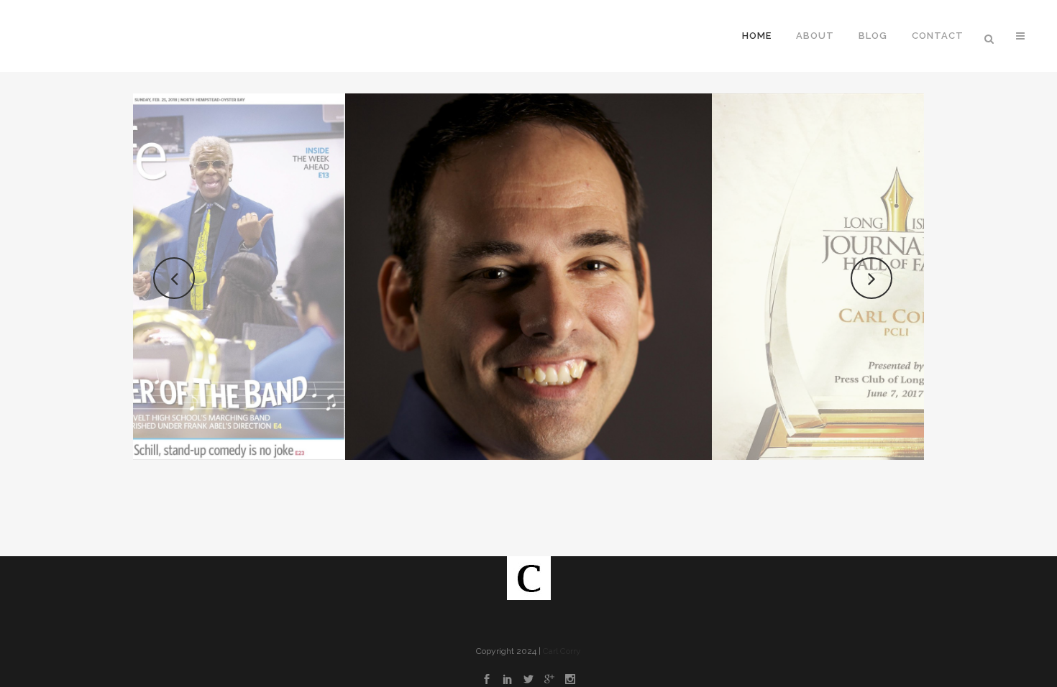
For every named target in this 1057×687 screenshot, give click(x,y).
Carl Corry (562, 651)
